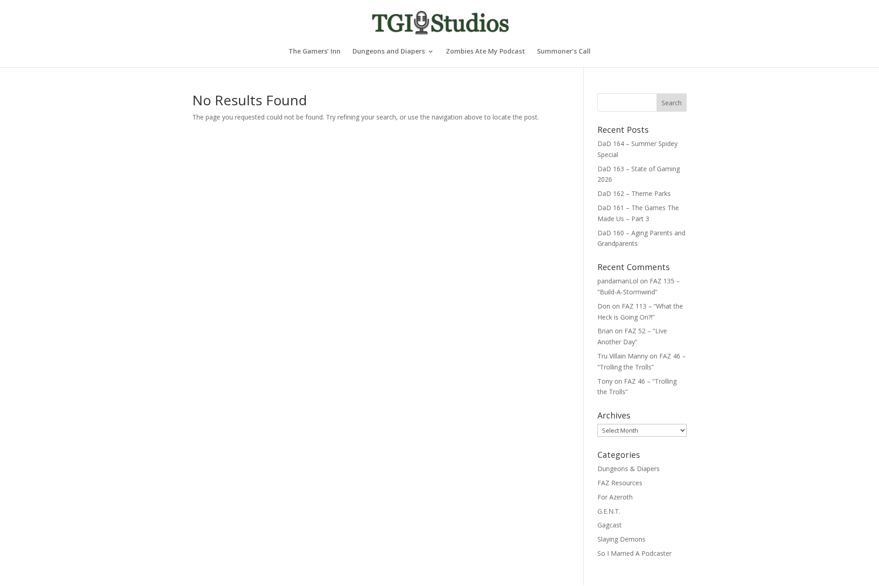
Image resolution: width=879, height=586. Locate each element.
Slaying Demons (621, 539)
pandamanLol (617, 281)
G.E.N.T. (608, 511)
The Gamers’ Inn (314, 51)
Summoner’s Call (564, 51)
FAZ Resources (619, 482)
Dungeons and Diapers (389, 51)
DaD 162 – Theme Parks (634, 193)
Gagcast (609, 525)
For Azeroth (615, 497)
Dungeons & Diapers (628, 468)
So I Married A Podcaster (634, 553)
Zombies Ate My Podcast (485, 51)
